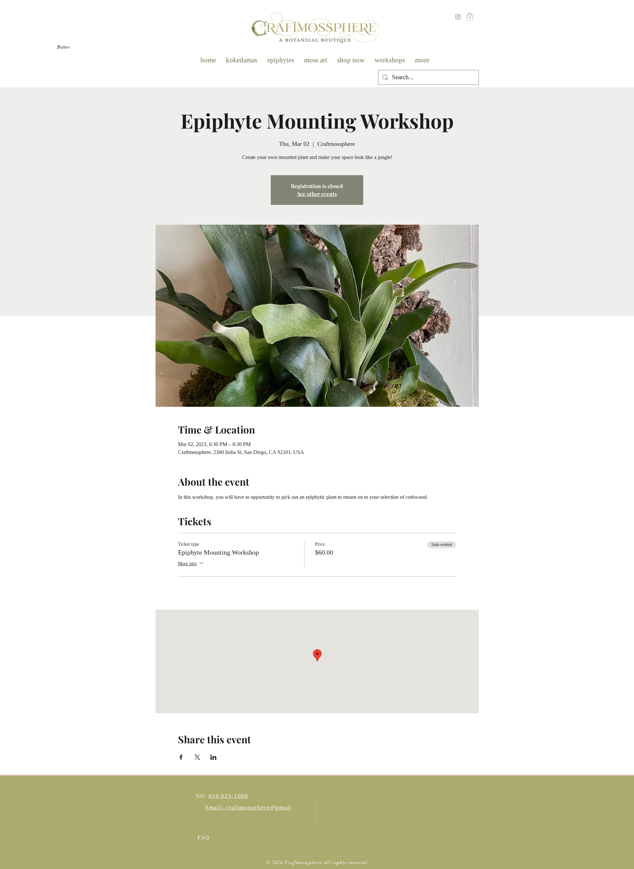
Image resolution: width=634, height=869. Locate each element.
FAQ (203, 837)
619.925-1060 (228, 796)
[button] (63, 47)
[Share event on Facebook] (181, 757)
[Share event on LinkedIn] (213, 757)
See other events (317, 193)
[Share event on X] (197, 757)
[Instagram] (458, 16)
